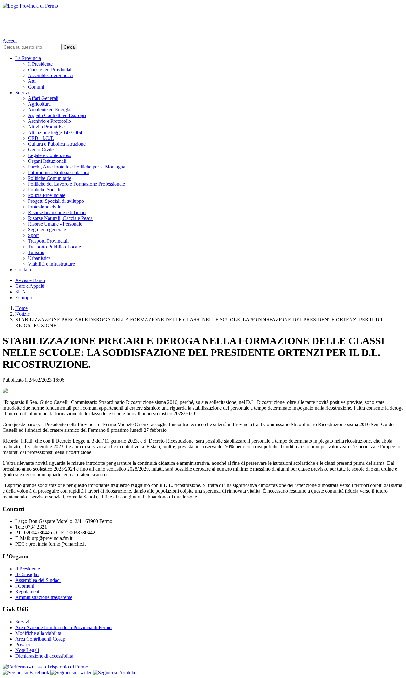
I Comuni (24, 586)
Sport (33, 235)
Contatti (23, 269)
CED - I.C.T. (41, 138)
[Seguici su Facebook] (26, 672)
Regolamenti (28, 591)
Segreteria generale (47, 229)
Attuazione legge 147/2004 (55, 132)
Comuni (36, 86)
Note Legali (27, 650)
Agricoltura (39, 104)
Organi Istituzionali (47, 161)
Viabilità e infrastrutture (51, 264)
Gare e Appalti (29, 286)
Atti (32, 81)
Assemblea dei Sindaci (50, 75)
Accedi (10, 40)
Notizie (22, 314)
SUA (20, 291)
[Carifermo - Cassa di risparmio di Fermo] (203, 667)
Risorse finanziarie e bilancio (57, 212)
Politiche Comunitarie (49, 178)
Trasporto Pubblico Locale (54, 246)
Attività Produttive (46, 126)
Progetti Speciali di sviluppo (56, 201)
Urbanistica (39, 258)
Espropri (23, 297)
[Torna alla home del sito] (203, 19)
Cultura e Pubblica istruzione (57, 144)
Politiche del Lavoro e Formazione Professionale (76, 184)
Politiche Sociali (44, 189)
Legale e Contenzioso (49, 155)
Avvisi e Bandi (30, 280)
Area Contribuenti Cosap (40, 639)
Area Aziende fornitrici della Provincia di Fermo (63, 627)
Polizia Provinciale (46, 195)
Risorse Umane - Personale (55, 224)
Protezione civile (44, 206)
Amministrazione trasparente (43, 597)
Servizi (22, 92)
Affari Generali (43, 98)
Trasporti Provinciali (48, 241)
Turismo (36, 252)
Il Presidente (40, 64)
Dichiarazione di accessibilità (44, 656)
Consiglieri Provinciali (50, 69)
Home (21, 308)
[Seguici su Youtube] (114, 672)
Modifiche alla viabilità (38, 633)
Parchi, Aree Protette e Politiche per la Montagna (76, 166)
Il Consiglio (27, 574)
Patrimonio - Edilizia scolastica (58, 172)
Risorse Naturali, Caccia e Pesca (60, 218)
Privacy (22, 644)
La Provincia (28, 58)
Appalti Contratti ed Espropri (57, 115)
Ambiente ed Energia (49, 109)
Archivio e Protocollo (49, 121)
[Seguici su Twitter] (71, 672)
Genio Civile (41, 149)
